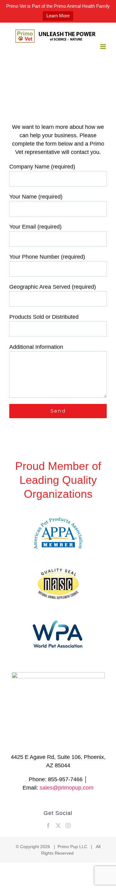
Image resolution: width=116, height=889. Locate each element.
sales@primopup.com (66, 788)
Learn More (58, 15)
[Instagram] (68, 825)
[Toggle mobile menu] (103, 46)
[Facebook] (48, 825)
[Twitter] (58, 825)
